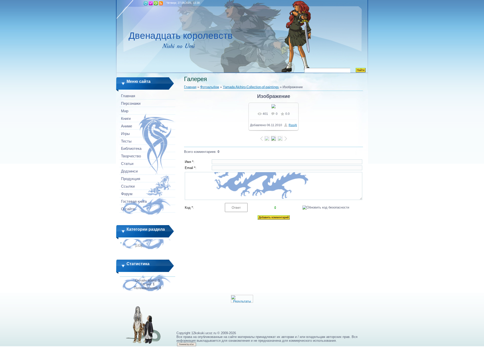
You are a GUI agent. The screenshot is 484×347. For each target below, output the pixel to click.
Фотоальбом (209, 87)
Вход (156, 3)
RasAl (293, 125)
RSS (161, 3)
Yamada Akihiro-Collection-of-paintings (251, 87)
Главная (146, 3)
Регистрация (151, 3)
